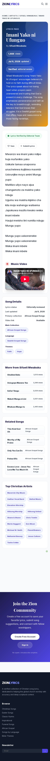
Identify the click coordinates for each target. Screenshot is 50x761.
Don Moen (30, 524)
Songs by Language (10, 732)
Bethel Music (35, 499)
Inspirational (7, 720)
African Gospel (8, 728)
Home (5, 16)
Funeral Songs (8, 724)
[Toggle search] (42, 4)
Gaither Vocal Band (15, 499)
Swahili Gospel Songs (16, 341)
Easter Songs (7, 713)
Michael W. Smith (14, 530)
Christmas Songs (9, 709)
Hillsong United (34, 511)
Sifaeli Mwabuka (28, 16)
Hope (19, 351)
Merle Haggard (14, 524)
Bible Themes (8, 736)
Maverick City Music (16, 493)
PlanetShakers (34, 530)
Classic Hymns (8, 716)
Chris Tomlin (31, 518)
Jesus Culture (34, 536)
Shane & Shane (14, 518)
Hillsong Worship (14, 511)
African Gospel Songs (16, 330)
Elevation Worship (15, 505)
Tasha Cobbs (13, 542)
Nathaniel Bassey (15, 536)
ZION (10, 4)
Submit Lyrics (29, 146)
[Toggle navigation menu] (46, 4)
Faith (9, 351)
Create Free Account (25, 636)
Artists (13, 16)
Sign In (25, 645)
